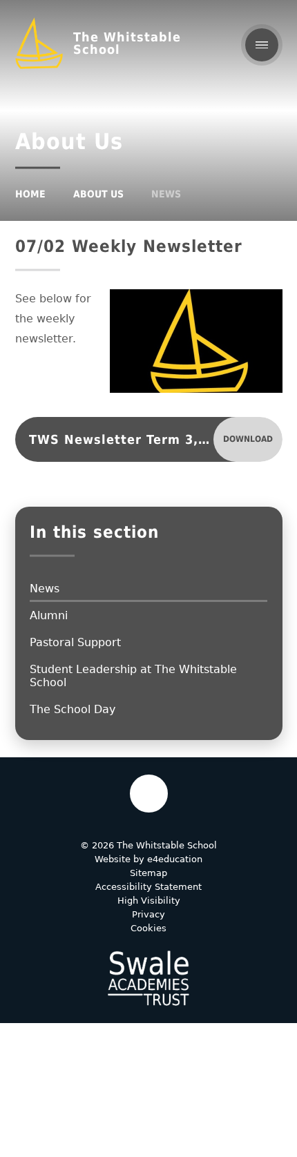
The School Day (72, 709)
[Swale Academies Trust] (148, 978)
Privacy (148, 914)
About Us (98, 194)
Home (30, 194)
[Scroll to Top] (149, 794)
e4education (174, 859)
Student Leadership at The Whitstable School (133, 676)
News (166, 194)
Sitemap (148, 873)
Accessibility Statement (148, 887)
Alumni (49, 615)
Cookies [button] (148, 928)
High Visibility (148, 900)
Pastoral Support (75, 642)
